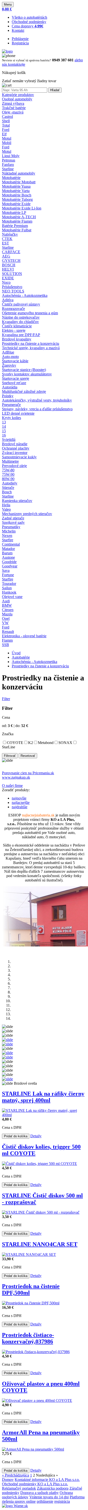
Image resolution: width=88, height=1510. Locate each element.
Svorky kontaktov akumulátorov (27, 374)
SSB (5, 645)
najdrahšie (19, 807)
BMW (7, 605)
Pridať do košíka (15, 1136)
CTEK (7, 239)
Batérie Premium (15, 226)
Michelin (9, 531)
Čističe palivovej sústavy (21, 304)
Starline (8, 169)
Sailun (7, 588)
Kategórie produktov (18, 95)
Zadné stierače (13, 518)
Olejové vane (12, 597)
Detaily (36, 1136)
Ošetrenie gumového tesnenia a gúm (30, 313)
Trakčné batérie (14, 108)
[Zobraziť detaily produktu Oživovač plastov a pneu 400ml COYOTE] (37, 1400)
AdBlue (8, 352)
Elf (4, 134)
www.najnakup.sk (16, 777)
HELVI (8, 269)
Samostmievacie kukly (19, 457)
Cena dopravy (27, 26)
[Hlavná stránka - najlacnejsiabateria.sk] (7, 51)
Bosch (7, 492)
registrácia (62, 1501)
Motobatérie (11, 178)
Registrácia (20, 43)
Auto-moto (10, 357)
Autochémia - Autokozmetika (24, 295)
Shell (6, 121)
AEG (6, 256)
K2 (30, 743)
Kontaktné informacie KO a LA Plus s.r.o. (47, 1480)
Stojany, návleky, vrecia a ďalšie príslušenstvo (37, 409)
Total (6, 125)
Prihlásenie (20, 39)
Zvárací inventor (14, 453)
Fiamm (7, 640)
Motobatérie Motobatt (18, 182)
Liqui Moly (11, 156)
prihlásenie (45, 1501)
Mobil (6, 143)
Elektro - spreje (13, 330)
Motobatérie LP (14, 212)
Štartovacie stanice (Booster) (24, 370)
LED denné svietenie (18, 413)
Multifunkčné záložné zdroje (24, 391)
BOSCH (8, 265)
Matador (8, 549)
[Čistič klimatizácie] (7, 1044)
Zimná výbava (13, 103)
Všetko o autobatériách (29, 17)
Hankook (9, 592)
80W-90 (8, 479)
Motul (6, 138)
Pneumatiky (11, 527)
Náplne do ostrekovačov (21, 317)
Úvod (16, 653)
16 (4, 435)
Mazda (7, 614)
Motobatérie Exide (16, 204)
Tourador (9, 583)
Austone (8, 557)
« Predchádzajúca (15, 1475)
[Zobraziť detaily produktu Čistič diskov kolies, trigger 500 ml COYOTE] (39, 1164)
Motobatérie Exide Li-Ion (21, 208)
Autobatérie (21, 657)
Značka (7, 734)
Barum (7, 553)
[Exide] (7, 1053)
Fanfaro (8, 164)
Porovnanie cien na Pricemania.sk (28, 773)
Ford (5, 130)
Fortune (8, 575)
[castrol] (7, 1079)
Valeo (6, 509)
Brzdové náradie (14, 444)
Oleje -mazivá (12, 112)
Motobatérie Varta (16, 191)
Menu (8, 4)
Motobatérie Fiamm (17, 221)
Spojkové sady (13, 522)
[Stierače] (7, 1040)
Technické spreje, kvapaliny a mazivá (31, 348)
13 (4, 422)
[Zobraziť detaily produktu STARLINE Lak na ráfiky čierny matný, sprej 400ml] (44, 1115)
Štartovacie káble (15, 361)
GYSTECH (11, 260)
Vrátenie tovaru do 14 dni (49, 1497)
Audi (6, 601)
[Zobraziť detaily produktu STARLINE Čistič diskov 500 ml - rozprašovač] (40, 1212)
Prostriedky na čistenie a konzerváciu (30, 343)
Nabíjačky (10, 234)
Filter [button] (6, 699)
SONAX (65, 743)
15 (4, 431)
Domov (8, 1480)
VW (5, 623)
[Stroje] (7, 1057)
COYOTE (15, 743)
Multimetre (10, 461)
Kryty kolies (11, 418)
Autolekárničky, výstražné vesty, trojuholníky (37, 400)
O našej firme (12, 785)
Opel (6, 618)
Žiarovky (9, 365)
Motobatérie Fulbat (16, 230)
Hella (6, 505)
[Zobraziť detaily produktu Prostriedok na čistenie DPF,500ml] (30, 1303)
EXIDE (8, 278)
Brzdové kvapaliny (16, 339)
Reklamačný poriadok (19, 1488)
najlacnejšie (21, 802)
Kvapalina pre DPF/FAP (21, 335)
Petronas (8, 160)
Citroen (7, 610)
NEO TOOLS (13, 291)
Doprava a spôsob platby (39, 1493)
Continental (11, 544)
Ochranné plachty (15, 448)
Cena (6, 717)
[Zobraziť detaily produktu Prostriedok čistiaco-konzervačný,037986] (36, 1352)
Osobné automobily (17, 99)
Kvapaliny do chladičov (20, 322)
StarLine (8, 747)
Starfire (7, 540)
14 (4, 426)
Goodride (9, 562)
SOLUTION (12, 274)
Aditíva (7, 300)
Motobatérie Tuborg (17, 199)
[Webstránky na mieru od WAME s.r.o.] (15, 1506)
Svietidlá (8, 439)
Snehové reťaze (14, 383)
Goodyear (9, 566)
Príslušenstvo (12, 287)
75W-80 (8, 470)
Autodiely (9, 483)
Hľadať (55, 90)
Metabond (46, 743)
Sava (6, 570)
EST (5, 243)
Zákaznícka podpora (52, 1488)
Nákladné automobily (18, 173)
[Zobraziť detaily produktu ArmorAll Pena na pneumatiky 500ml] (33, 1449)
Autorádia (9, 387)
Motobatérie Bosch (16, 195)
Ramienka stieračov (17, 501)
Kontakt (18, 30)
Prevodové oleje (14, 466)
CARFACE (11, 252)
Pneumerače (11, 405)
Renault (8, 632)
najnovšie (19, 798)
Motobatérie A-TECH (19, 217)
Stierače (8, 487)
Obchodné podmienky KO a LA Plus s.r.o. (35, 1484)
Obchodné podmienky (29, 22)
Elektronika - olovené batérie (24, 636)
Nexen (7, 535)
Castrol (7, 116)
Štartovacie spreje (15, 378)
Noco (6, 282)
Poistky (7, 396)
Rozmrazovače (13, 309)
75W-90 (8, 474)
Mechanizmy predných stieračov (27, 514)
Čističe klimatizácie (17, 326)
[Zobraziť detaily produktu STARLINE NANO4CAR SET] (29, 1254)
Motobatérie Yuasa (16, 186)
